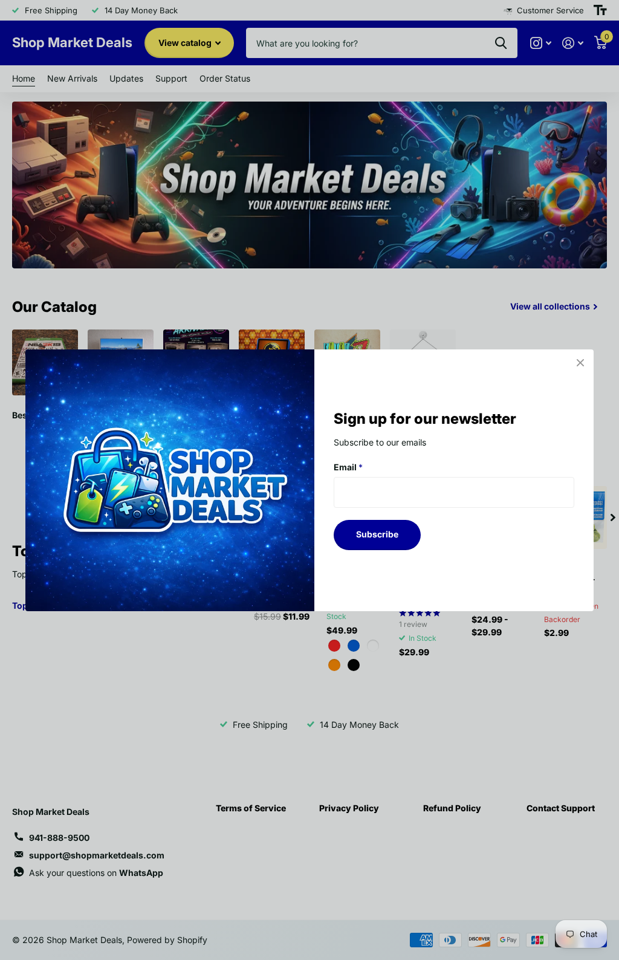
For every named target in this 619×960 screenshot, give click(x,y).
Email (348, 466)
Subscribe (377, 534)
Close (580, 362)
